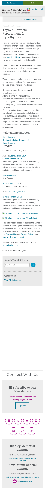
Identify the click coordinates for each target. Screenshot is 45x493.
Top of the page (9, 175)
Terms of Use (11, 234)
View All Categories (12, 280)
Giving (33, 3)
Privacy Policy (27, 234)
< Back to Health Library (12, 26)
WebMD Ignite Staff (17, 192)
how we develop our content (14, 237)
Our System (11, 3)
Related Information (11, 183)
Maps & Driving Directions (30, 477)
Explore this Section (29, 19)
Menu (35, 9)
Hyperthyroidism (9, 137)
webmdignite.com (10, 245)
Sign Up (22, 406)
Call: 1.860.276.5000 (16, 458)
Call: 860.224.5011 (12, 477)
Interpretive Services (25, 481)
